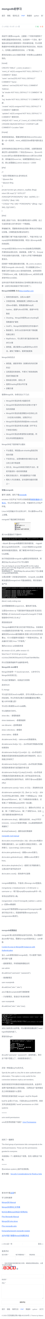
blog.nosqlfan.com (26, 291)
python (36, 16)
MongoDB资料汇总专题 (11, 1207)
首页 (3, 16)
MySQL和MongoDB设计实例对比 (15, 1212)
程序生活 (16, 16)
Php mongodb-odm (9, 1226)
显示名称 (5, 1254)
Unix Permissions (29, 1122)
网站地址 (32, 1254)
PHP (23, 16)
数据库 (29, 16)
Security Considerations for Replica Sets (26, 1174)
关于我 (41, 1309)
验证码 (4, 1279)
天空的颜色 (11, 1315)
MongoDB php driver (10, 1221)
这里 (12, 1193)
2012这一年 (7, 1244)
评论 (4, 1283)
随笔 (8, 16)
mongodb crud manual (10, 836)
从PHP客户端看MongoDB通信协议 (15, 1236)
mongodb (23, 495)
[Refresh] (17, 1267)
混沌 (40, 1244)
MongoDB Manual (9, 1202)
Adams (40, 1315)
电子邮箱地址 (20, 1254)
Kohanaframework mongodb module (16, 1231)
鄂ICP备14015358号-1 (23, 1315)
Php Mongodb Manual (10, 1217)
